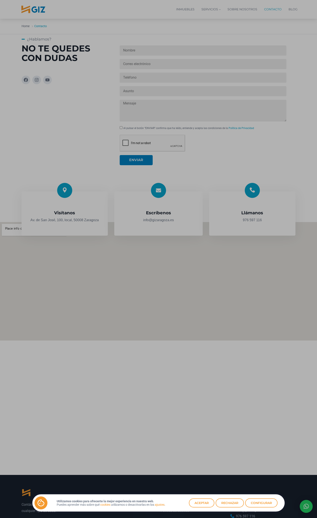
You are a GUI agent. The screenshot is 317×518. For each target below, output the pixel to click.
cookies (105, 504)
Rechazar (229, 503)
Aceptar (202, 503)
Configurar (261, 503)
